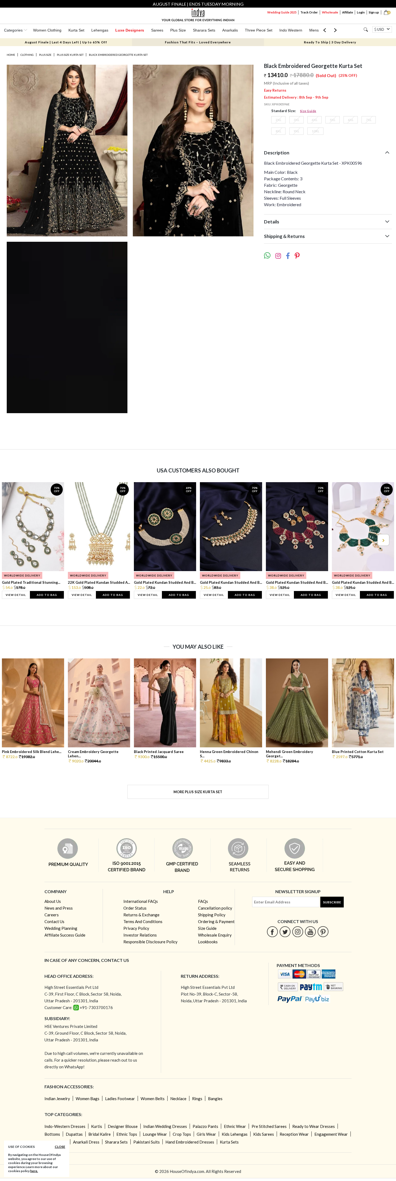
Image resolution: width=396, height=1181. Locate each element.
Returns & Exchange (141, 914)
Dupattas (74, 1134)
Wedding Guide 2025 (281, 12)
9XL (296, 131)
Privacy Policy (136, 928)
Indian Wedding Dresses (165, 1126)
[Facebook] (272, 931)
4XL (314, 120)
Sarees (157, 30)
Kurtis (96, 1126)
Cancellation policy (215, 908)
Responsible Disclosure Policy (150, 941)
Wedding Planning (60, 928)
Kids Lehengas (235, 1134)
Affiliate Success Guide (64, 935)
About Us (52, 901)
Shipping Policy (211, 914)
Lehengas (99, 30)
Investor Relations (140, 935)
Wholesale (330, 12)
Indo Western (290, 30)
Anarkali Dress (86, 1141)
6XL (350, 120)
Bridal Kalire (99, 1134)
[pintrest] (323, 931)
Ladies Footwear (120, 1098)
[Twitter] (285, 931)
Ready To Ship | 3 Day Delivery (330, 42)
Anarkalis (230, 30)
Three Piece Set (258, 30)
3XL (296, 120)
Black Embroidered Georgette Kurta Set (118, 54)
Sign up (374, 12)
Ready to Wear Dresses (313, 1126)
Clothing (27, 54)
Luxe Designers (129, 30)
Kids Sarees (263, 1134)
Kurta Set (76, 30)
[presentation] (13, 540)
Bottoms (52, 1134)
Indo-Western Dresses (64, 1126)
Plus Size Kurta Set (70, 54)
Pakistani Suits (146, 1141)
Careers (51, 914)
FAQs (203, 901)
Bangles (215, 1098)
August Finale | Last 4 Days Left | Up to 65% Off (66, 42)
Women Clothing (47, 30)
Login (361, 12)
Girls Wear (206, 1134)
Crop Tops (182, 1134)
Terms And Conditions (142, 921)
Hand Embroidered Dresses (189, 1141)
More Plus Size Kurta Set (197, 792)
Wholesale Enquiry (215, 935)
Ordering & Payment (216, 921)
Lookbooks (208, 941)
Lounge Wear (155, 1134)
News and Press (58, 908)
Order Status (135, 908)
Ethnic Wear (235, 1126)
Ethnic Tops (126, 1134)
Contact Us (54, 921)
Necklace (178, 1098)
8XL (278, 131)
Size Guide (308, 111)
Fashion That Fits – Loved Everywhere (198, 42)
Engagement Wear (331, 1134)
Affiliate (347, 12)
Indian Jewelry (57, 1098)
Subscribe (332, 902)
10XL (315, 131)
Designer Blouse (123, 1126)
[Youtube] (310, 931)
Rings (197, 1098)
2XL (278, 120)
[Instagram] (297, 931)
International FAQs (140, 901)
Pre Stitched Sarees (269, 1126)
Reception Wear (294, 1134)
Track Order (309, 12)
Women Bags (87, 1098)
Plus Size (178, 30)
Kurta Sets (229, 1141)
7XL (368, 120)
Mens (314, 30)
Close (60, 1147)
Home (11, 54)
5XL (332, 120)
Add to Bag (47, 594)
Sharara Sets (204, 30)
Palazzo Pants (205, 1126)
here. (34, 1171)
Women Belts (153, 1098)
